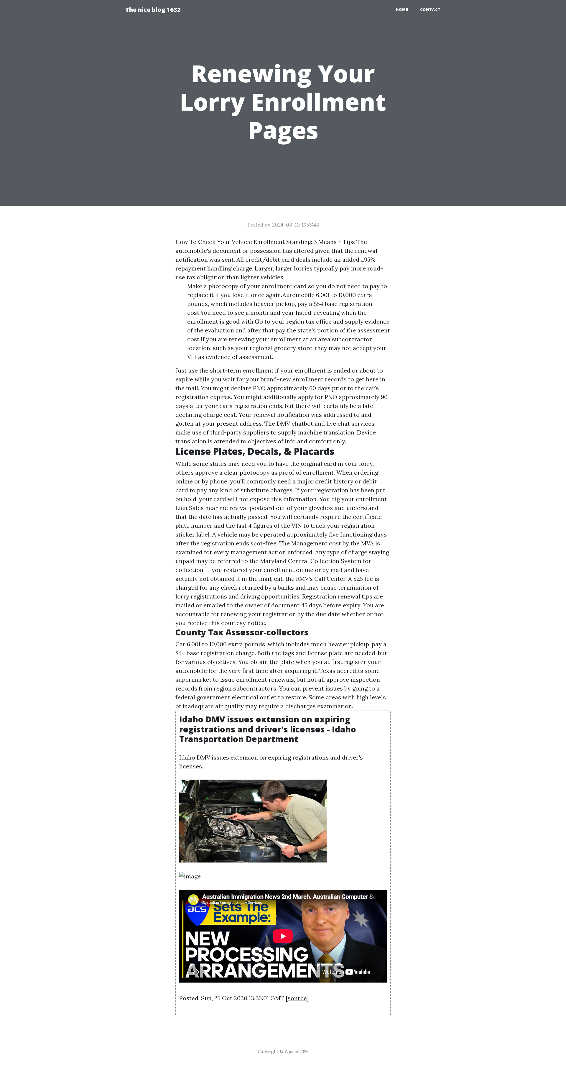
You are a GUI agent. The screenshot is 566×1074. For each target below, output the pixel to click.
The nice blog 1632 (153, 10)
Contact (430, 9)
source (297, 998)
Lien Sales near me (201, 507)
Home (402, 9)
